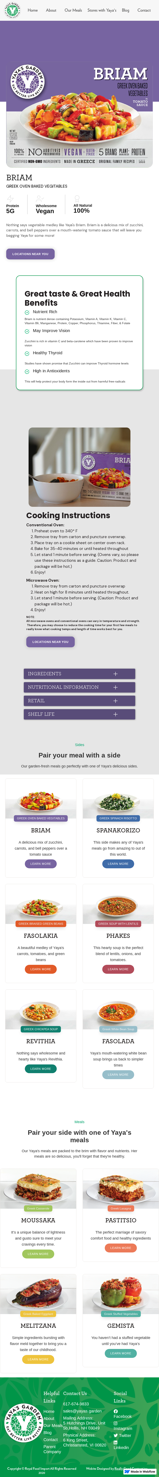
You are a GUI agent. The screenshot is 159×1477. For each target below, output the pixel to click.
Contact (144, 10)
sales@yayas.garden (82, 1411)
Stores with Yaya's (102, 10)
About (51, 10)
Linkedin (121, 1445)
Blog (125, 10)
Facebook (123, 1414)
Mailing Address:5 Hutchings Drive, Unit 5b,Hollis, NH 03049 (84, 1423)
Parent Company (52, 1449)
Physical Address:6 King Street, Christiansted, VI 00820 (84, 1440)
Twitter (122, 1435)
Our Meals (73, 10)
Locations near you (30, 254)
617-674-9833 (76, 1404)
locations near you (51, 642)
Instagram (123, 1426)
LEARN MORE (40, 863)
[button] (79, 674)
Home (33, 10)
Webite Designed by (117, 1468)
